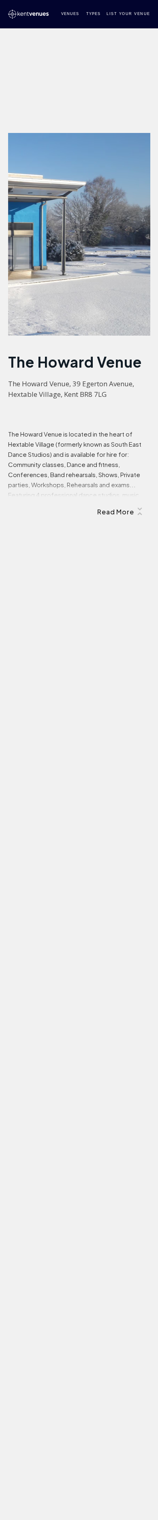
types (93, 14)
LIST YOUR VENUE (128, 14)
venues (70, 14)
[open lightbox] (79, 234)
